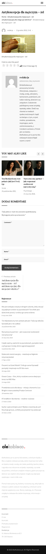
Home (4, 17)
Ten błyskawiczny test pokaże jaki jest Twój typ (11, 181)
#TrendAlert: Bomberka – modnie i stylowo (18, 399)
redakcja (24, 77)
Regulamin (6, 527)
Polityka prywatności (10, 524)
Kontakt (5, 520)
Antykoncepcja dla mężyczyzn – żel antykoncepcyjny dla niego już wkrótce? (11, 284)
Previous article (10, 276)
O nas (4, 517)
